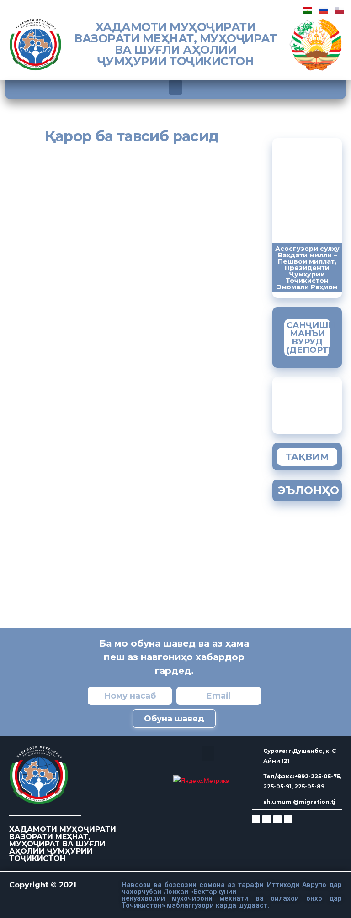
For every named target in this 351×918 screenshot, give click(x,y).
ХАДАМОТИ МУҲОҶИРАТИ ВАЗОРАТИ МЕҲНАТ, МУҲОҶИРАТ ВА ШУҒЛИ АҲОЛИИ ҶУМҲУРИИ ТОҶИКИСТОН (175, 44)
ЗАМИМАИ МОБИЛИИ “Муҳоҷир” (317, 403)
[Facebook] (266, 819)
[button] (175, 87)
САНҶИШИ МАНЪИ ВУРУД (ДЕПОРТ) (311, 337)
